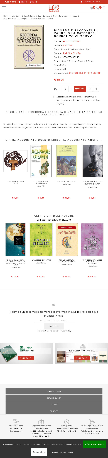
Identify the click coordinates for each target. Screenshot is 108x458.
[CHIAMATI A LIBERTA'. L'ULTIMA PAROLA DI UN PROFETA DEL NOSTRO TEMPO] (15, 240)
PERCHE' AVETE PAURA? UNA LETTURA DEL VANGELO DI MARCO (92, 183)
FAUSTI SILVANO (62, 220)
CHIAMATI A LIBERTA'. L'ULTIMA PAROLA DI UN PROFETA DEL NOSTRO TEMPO (16, 262)
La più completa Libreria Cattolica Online (41, 427)
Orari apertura (66, 426)
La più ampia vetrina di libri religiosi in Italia (92, 427)
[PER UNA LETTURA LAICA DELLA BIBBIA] (67, 240)
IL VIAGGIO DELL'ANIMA (67, 181)
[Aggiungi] (70, 89)
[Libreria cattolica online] (54, 8)
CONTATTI (54, 411)
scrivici (24, 2)
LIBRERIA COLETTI (54, 391)
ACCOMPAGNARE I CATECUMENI (41, 182)
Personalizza (39, 452)
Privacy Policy (65, 331)
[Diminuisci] (59, 89)
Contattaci (11, 2)
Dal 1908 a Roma (16, 426)
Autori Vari (41, 186)
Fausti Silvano (15, 268)
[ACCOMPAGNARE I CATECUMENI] (41, 162)
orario (34, 2)
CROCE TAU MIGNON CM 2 (15, 182)
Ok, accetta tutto (95, 444)
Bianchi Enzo (92, 187)
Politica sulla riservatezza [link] (62, 452)
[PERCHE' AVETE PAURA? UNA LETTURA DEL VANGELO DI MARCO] (92, 162)
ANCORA (67, 45)
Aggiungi (81, 89)
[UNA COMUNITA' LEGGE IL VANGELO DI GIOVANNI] (92, 240)
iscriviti (54, 326)
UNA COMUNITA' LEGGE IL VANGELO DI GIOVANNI (92, 261)
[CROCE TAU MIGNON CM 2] (15, 162)
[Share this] (96, 89)
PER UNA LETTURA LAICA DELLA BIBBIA (66, 261)
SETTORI (54, 405)
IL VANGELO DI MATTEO (41, 260)
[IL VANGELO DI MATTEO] (41, 240)
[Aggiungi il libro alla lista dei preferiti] (90, 89)
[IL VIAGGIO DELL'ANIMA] (67, 162)
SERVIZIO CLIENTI (54, 398)
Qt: (55, 89)
